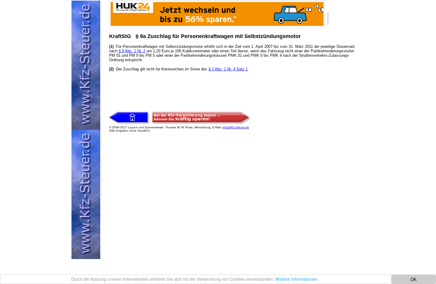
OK (413, 279)
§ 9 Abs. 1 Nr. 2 (132, 51)
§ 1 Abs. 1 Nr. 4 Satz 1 (228, 69)
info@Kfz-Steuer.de (235, 127)
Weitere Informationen (296, 279)
